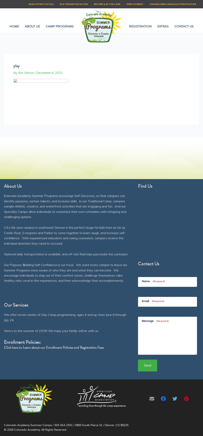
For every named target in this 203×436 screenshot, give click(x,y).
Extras (163, 26)
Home (14, 26)
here (15, 347)
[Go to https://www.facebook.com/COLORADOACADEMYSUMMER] (163, 398)
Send (147, 365)
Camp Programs (60, 26)
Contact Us (184, 26)
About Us (32, 26)
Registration (140, 26)
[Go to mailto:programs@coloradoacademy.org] (152, 398)
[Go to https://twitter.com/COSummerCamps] (175, 398)
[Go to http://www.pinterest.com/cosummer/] (186, 398)
